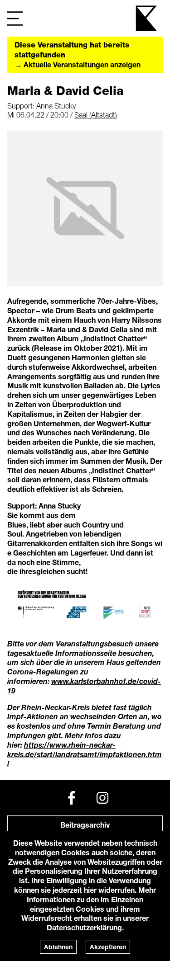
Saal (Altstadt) (95, 115)
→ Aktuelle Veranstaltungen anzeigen (78, 64)
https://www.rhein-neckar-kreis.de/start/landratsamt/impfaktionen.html (84, 754)
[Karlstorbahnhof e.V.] (147, 18)
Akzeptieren (108, 947)
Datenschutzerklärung (84, 927)
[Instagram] (102, 798)
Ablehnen (58, 947)
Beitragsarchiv (85, 824)
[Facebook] (71, 798)
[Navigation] (15, 18)
